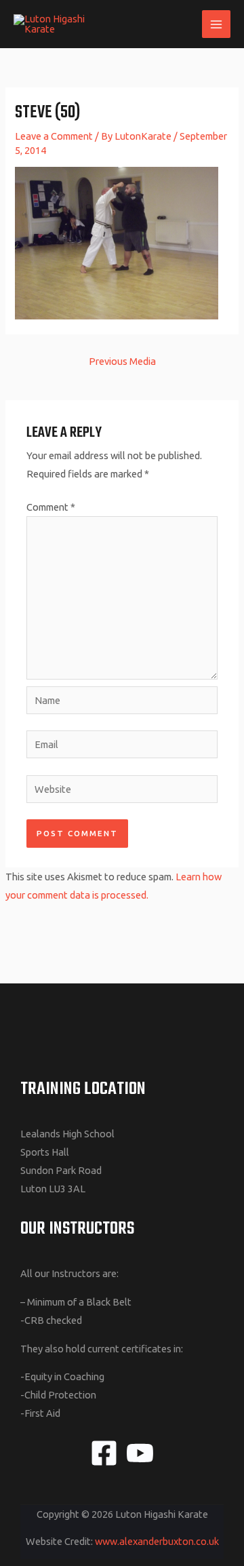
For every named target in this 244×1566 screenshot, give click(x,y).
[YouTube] (140, 1453)
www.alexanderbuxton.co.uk (157, 1541)
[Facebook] (104, 1453)
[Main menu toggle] (216, 24)
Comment (50, 507)
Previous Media (122, 361)
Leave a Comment (54, 136)
